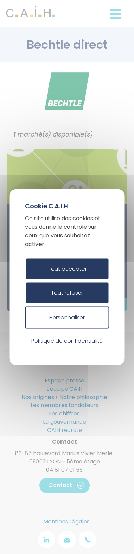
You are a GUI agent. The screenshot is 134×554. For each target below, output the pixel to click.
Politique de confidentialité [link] (67, 341)
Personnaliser (67, 317)
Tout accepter (67, 268)
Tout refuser (67, 292)
